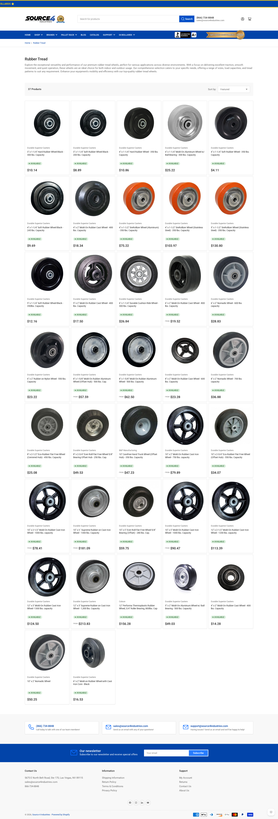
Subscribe (198, 753)
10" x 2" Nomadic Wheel (38, 681)
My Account (185, 777)
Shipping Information (113, 777)
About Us (184, 790)
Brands (50, 35)
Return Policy (109, 782)
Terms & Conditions (112, 786)
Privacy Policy (109, 790)
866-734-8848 (32, 786)
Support (107, 35)
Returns (183, 782)
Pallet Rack (67, 35)
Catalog (94, 35)
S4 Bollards (125, 35)
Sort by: (212, 89)
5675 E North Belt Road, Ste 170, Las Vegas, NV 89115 (54, 777)
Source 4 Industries (41, 814)
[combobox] (136, 19)
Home (28, 35)
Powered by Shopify (61, 814)
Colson (122, 601)
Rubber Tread (39, 43)
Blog (83, 35)
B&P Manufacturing (128, 450)
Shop (37, 35)
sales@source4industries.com (41, 782)
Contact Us (185, 786)
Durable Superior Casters (38, 148)
